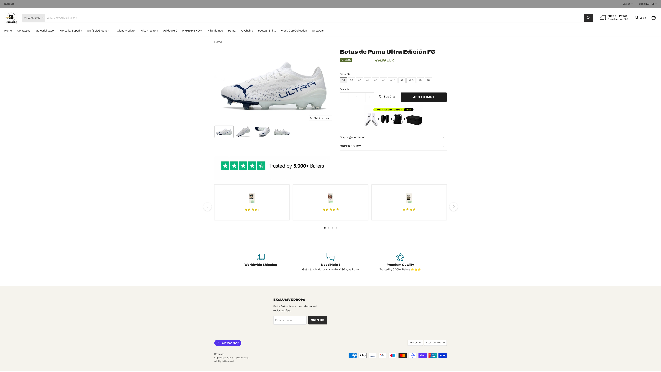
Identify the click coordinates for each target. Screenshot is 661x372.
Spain (646, 4)
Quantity (344, 89)
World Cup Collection (294, 30)
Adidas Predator (125, 30)
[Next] (453, 207)
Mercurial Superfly (71, 30)
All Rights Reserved (224, 361)
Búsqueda (9, 4)
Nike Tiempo (215, 30)
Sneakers (318, 30)
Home (8, 30)
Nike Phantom (149, 30)
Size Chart (390, 96)
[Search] (588, 18)
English (626, 4)
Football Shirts (267, 30)
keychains (247, 30)
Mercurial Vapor (45, 30)
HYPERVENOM (192, 30)
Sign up (317, 320)
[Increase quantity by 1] (369, 97)
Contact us (23, 30)
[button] (641, 18)
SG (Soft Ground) (98, 30)
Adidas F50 (170, 30)
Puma (231, 30)
